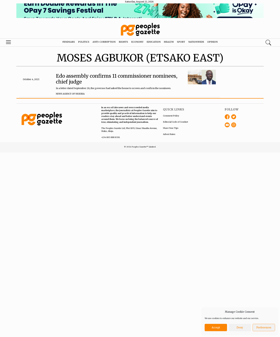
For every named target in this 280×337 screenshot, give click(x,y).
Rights (123, 41)
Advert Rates (169, 134)
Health (169, 41)
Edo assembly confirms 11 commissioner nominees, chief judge (116, 79)
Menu (15, 43)
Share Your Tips (170, 128)
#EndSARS (68, 41)
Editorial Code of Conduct (175, 122)
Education (154, 41)
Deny (240, 327)
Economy (137, 41)
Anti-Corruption (104, 41)
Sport (181, 41)
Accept (216, 327)
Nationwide (196, 41)
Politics (83, 41)
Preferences (263, 327)
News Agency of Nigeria (70, 93)
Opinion (212, 41)
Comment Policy (171, 115)
